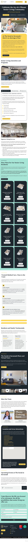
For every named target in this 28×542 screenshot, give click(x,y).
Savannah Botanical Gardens (8, 436)
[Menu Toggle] (26, 2)
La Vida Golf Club (7, 435)
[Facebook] (2, 533)
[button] (14, 25)
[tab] (6, 91)
